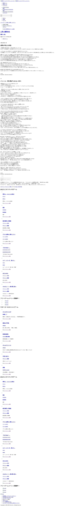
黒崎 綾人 (3, 34)
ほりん (4, 196)
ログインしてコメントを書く (6, 186)
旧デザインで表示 (6, 499)
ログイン (14, 22)
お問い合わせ (5, 500)
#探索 (4, 19)
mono (4, 262)
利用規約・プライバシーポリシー (9, 495)
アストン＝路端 (6, 223)
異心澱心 (4, 209)
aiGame (4, 347)
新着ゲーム (5, 3)
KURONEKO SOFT (6, 249)
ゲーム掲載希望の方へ (7, 501)
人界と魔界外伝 (5, 31)
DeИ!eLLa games (6, 369)
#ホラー (4, 18)
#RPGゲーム (5, 38)
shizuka (4, 325)
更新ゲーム (5, 4)
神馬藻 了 (5, 314)
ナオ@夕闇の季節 (6, 336)
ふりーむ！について (7, 498)
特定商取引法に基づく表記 (8, 497)
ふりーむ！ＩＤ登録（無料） (6, 22)
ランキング (5, 5)
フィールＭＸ (5, 236)
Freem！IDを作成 (18, 186)
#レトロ (4, 20)
